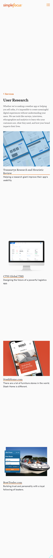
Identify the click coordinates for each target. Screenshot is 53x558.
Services (9, 94)
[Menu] (48, 5)
